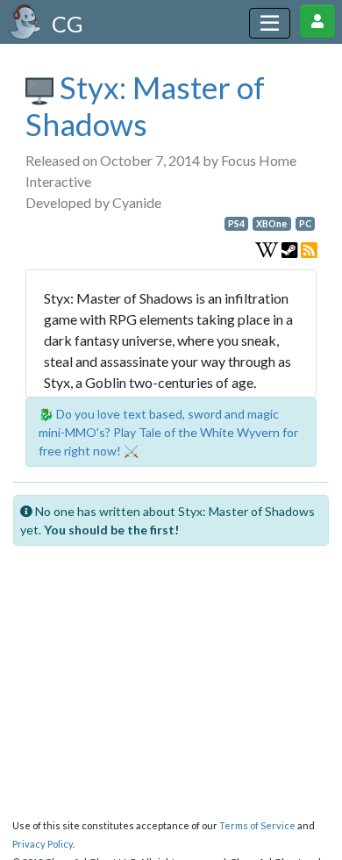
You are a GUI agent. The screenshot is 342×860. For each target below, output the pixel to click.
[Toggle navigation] (269, 23)
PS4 (236, 224)
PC (305, 224)
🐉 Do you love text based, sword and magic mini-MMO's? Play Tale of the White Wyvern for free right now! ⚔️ (168, 432)
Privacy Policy (42, 843)
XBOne (271, 224)
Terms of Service (257, 825)
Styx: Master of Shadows (145, 105)
